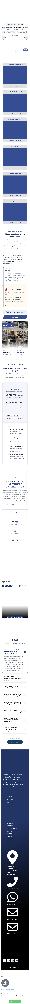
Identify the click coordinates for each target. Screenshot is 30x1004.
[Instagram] (8, 960)
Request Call (15, 317)
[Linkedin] (12, 960)
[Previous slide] (4, 38)
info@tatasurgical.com (19, 996)
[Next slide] (26, 38)
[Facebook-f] (4, 960)
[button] (2, 626)
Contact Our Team (15, 742)
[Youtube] (16, 960)
